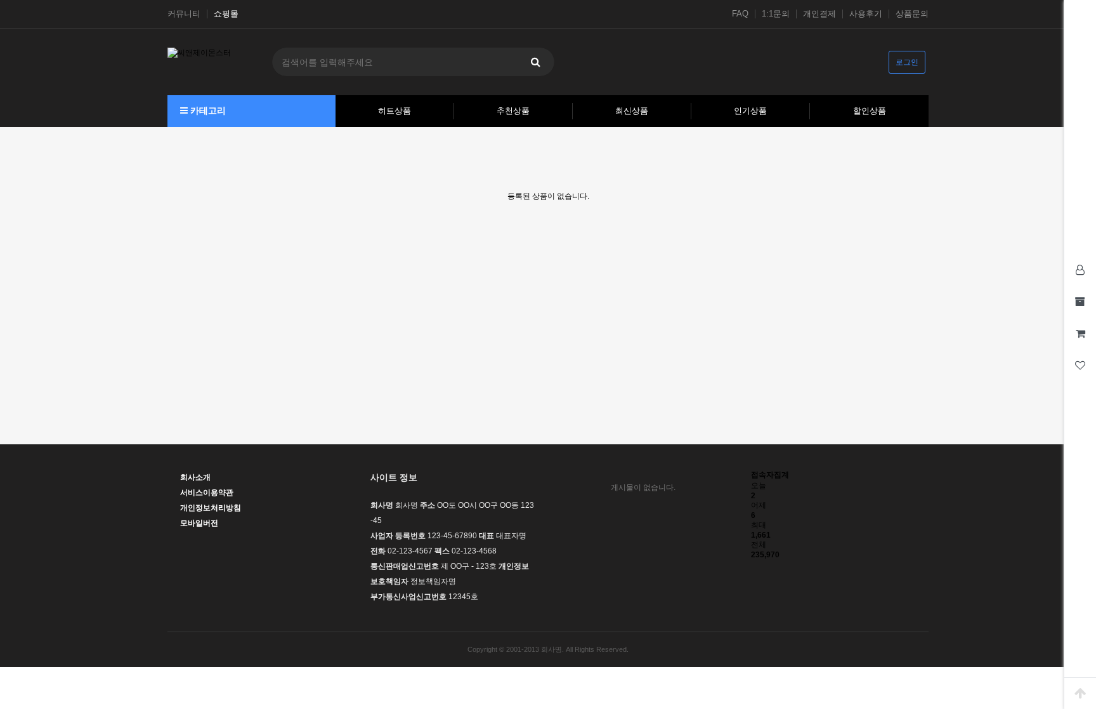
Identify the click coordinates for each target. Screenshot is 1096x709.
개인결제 (819, 14)
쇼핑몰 (226, 14)
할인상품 (869, 111)
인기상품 (750, 111)
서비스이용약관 (206, 492)
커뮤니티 (183, 14)
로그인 (907, 62)
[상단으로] (1080, 693)
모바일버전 (199, 523)
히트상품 (394, 111)
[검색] (535, 62)
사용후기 (865, 14)
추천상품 (513, 111)
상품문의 (912, 14)
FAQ (740, 14)
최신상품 (631, 111)
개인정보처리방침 (210, 507)
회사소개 (195, 477)
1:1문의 (776, 14)
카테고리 (207, 110)
